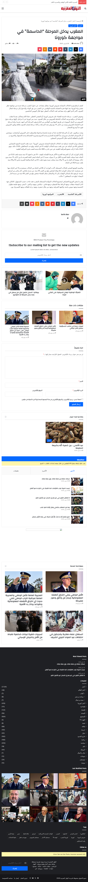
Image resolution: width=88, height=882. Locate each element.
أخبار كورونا (73, 26)
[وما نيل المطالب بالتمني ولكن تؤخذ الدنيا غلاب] (77, 510)
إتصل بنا (16, 878)
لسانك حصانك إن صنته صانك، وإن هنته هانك (56, 478)
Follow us (83, 847)
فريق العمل (23, 878)
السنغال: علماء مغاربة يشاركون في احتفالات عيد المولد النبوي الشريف (66, 635)
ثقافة (83, 726)
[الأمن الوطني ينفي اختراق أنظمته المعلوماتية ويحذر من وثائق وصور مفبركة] (44, 317)
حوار (83, 733)
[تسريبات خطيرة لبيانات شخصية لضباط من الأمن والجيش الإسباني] (23, 621)
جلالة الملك (26, 834)
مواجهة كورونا (47, 194)
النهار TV (82, 720)
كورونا (72, 837)
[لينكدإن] (70, 49)
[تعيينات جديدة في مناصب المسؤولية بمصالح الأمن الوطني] (71, 317)
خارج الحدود (81, 736)
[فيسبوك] (81, 49)
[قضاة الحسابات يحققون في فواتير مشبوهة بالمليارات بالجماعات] (44, 814)
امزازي (34, 834)
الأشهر (72, 471)
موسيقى (82, 759)
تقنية (83, 723)
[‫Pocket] (40, 49)
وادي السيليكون (81, 841)
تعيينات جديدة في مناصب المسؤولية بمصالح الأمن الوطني (71, 327)
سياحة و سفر (79, 697)
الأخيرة (44, 471)
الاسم (81, 381)
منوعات (82, 756)
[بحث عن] (85, 9)
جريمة (83, 730)
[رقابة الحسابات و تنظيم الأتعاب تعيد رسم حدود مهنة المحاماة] (15, 814)
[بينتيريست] (60, 49)
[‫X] (76, 49)
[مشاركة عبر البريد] (27, 204)
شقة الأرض (11, 834)
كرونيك (83, 750)
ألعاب (81, 693)
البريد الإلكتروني (78, 390)
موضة (83, 763)
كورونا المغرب (64, 837)
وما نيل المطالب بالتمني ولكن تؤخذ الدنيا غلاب (55, 507)
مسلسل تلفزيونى (34, 837)
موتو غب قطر (23, 837)
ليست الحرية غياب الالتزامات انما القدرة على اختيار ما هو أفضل (50, 488)
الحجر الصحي (73, 834)
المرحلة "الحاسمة (74, 194)
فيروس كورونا (81, 837)
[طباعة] (22, 204)
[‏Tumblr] (65, 49)
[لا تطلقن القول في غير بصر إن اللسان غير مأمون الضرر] (77, 501)
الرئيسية (79, 21)
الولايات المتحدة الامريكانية (46, 834)
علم (84, 746)
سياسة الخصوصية (7, 878)
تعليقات (16, 471)
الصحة (83, 713)
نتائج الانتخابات (12, 837)
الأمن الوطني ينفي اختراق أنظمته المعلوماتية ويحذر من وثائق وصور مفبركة (45, 328)
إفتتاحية (82, 706)
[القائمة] (3, 9)
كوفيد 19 (55, 837)
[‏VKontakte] (50, 49)
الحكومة (65, 834)
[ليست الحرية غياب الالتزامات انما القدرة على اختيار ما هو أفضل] (77, 491)
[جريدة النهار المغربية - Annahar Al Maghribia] (71, 8)
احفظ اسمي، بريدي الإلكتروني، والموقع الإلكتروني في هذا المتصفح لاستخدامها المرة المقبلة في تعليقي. (51, 399)
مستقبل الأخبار (46, 837)
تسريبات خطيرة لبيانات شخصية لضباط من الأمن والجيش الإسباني (25, 635)
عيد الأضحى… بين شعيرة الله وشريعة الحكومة (67, 447)
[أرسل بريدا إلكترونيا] (72, 43)
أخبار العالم (81, 690)
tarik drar (76, 43)
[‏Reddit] (55, 49)
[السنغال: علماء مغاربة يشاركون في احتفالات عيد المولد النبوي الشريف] (64, 621)
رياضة (83, 740)
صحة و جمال (79, 700)
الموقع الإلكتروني (37, 390)
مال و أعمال (81, 753)
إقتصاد (83, 710)
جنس (18, 834)
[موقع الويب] (67, 218)
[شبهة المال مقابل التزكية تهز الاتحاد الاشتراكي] (15, 798)
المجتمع (82, 716)
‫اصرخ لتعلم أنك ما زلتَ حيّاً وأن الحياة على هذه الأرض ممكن (51, 517)
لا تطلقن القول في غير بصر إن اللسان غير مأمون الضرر (53, 497)
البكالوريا (82, 834)
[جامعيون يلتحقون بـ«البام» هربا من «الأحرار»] (72, 814)
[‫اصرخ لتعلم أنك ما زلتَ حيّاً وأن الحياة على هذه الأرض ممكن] (77, 520)
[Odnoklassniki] (45, 49)
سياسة (83, 743)
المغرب (60, 194)
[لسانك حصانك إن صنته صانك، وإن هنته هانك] (77, 482)
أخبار (73, 21)
